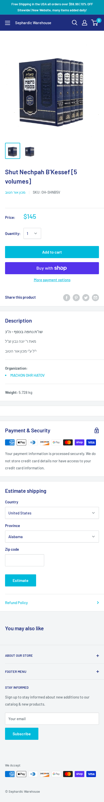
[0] (95, 23)
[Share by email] (95, 297)
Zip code (12, 549)
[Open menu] (7, 23)
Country (11, 502)
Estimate (21, 580)
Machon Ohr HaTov (27, 375)
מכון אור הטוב (15, 192)
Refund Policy (16, 602)
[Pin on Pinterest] (76, 297)
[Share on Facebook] (66, 297)
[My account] (84, 22)
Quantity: (12, 233)
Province (12, 525)
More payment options (52, 279)
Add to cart (52, 252)
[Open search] (74, 22)
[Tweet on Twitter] (85, 297)
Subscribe (22, 733)
